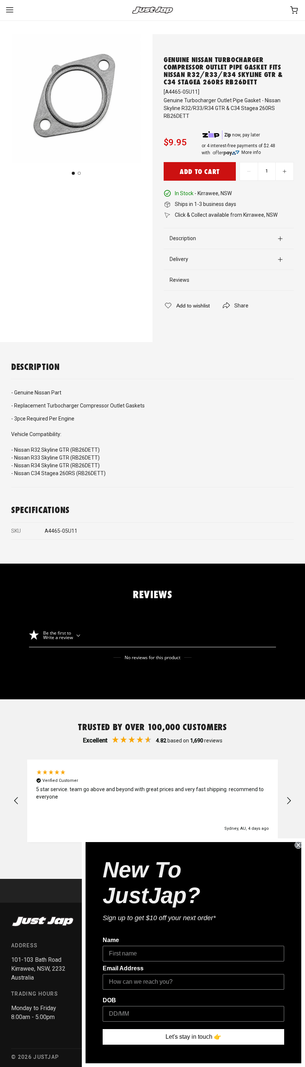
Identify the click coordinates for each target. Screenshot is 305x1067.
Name (111, 940)
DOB (109, 1000)
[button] (16, 801)
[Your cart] (294, 10)
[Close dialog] (298, 845)
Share (241, 306)
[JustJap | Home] (152, 10)
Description (183, 238)
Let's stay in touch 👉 (193, 1037)
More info (251, 152)
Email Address (123, 968)
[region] (152, 801)
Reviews (179, 280)
